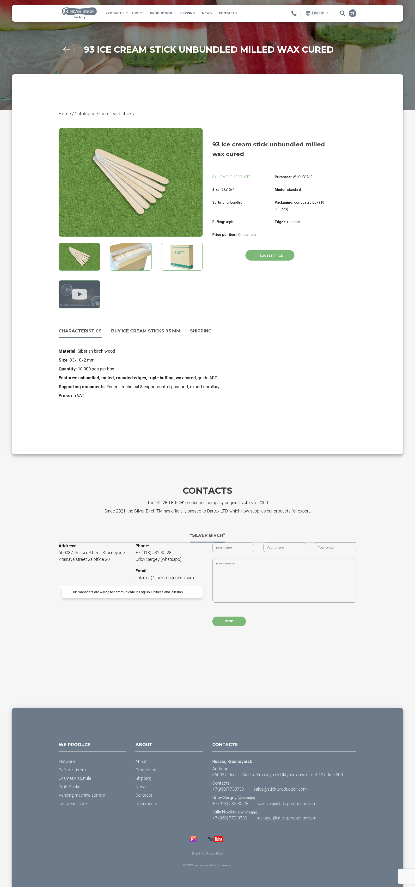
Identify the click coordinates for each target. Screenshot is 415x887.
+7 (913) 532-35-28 (153, 552)
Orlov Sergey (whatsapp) (158, 559)
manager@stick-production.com (286, 817)
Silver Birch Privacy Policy (207, 853)
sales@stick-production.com (280, 789)
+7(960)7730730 (228, 789)
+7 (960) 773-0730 (229, 817)
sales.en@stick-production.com (164, 577)
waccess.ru (201, 865)
